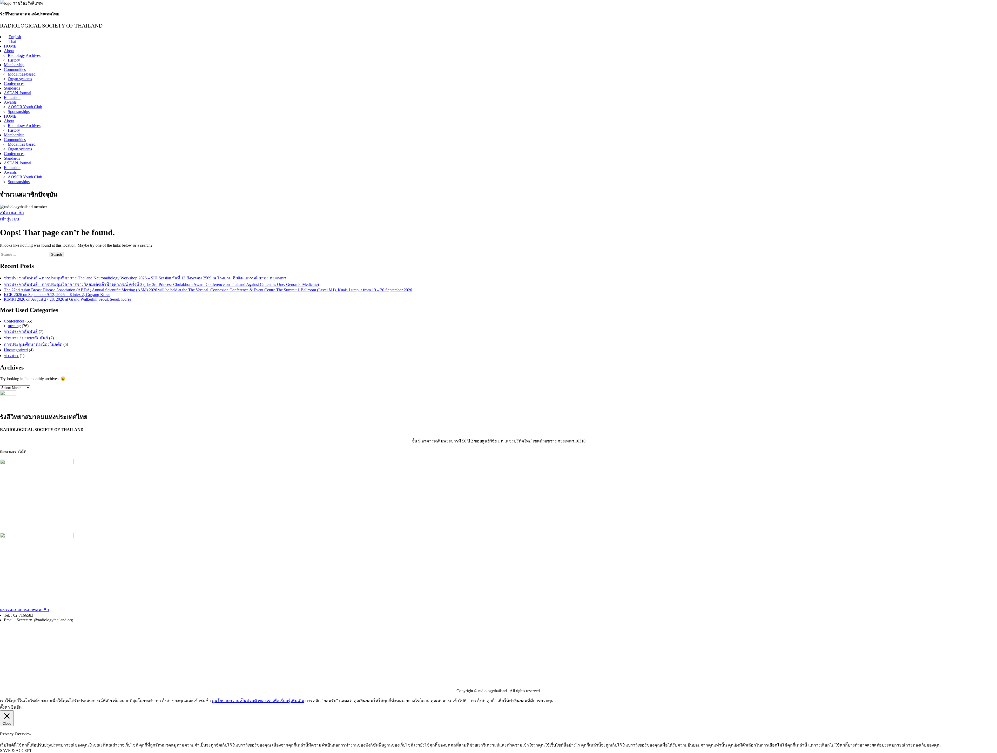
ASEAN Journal (17, 93)
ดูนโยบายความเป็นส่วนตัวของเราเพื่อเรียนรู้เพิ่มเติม (258, 700)
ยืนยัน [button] (16, 707)
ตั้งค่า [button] (5, 707)
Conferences (14, 83)
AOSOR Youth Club (25, 107)
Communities (15, 69)
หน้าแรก (8, 630)
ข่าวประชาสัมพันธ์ (21, 331)
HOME (10, 46)
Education (12, 97)
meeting (14, 326)
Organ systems (20, 79)
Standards (12, 88)
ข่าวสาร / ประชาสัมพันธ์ (26, 338)
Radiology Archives (24, 55)
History (14, 60)
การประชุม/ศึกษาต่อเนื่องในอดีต (33, 344)
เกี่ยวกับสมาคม (13, 681)
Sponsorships (19, 111)
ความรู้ (6, 651)
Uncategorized (16, 350)
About (9, 51)
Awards (10, 102)
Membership (14, 65)
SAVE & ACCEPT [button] (16, 750)
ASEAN (7, 671)
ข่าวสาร (11, 355)
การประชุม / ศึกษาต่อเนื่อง (24, 640)
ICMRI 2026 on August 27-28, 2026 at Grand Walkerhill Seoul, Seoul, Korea (67, 299)
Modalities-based (22, 74)
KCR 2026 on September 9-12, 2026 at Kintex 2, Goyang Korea (57, 294)
